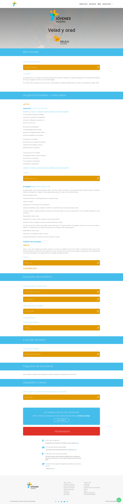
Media (99, 4)
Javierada (86, 484)
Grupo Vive (66, 491)
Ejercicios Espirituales (89, 492)
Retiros (86, 489)
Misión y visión (67, 482)
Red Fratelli (66, 494)
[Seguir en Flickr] (67, 502)
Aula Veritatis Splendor (90, 494)
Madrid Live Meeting (69, 489)
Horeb (85, 491)
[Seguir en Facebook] (56, 502)
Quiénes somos (83, 4)
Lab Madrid (66, 492)
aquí (77, 443)
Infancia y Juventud (69, 484)
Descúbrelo (61, 420)
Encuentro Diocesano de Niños (92, 487)
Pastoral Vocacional (69, 487)
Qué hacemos (92, 4)
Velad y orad (87, 482)
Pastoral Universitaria (69, 486)
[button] (119, 500)
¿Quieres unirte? (106, 4)
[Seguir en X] (59, 502)
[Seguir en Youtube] (64, 502)
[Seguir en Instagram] (61, 502)
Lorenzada (86, 486)
